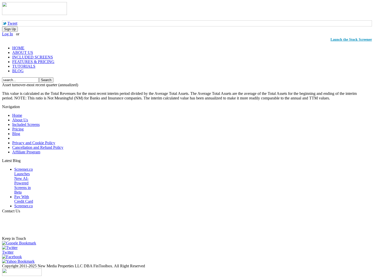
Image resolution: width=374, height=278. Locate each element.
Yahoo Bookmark (20, 261)
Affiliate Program (26, 152)
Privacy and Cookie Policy (33, 143)
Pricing (18, 129)
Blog (16, 133)
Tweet (12, 23)
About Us (20, 120)
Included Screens (26, 124)
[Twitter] (10, 247)
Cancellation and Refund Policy (37, 147)
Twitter (7, 252)
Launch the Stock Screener (351, 39)
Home (17, 115)
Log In (7, 34)
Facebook (14, 257)
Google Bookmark (21, 243)
